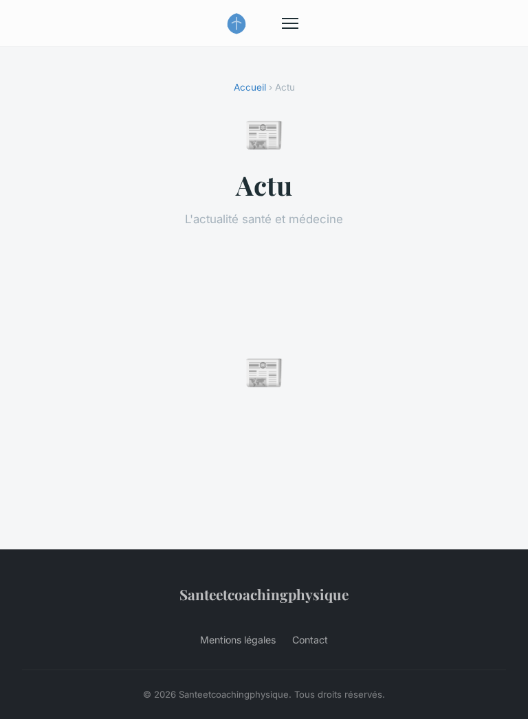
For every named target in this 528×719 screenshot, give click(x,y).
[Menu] (290, 23)
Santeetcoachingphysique (264, 594)
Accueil (250, 87)
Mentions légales (238, 640)
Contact (310, 640)
